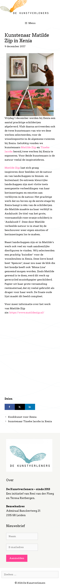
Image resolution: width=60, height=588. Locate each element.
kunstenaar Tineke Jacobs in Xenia (30, 421)
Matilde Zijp (28, 147)
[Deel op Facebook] (10, 407)
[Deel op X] (20, 407)
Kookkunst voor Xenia (22, 416)
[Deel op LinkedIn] (30, 407)
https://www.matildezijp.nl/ (26, 312)
